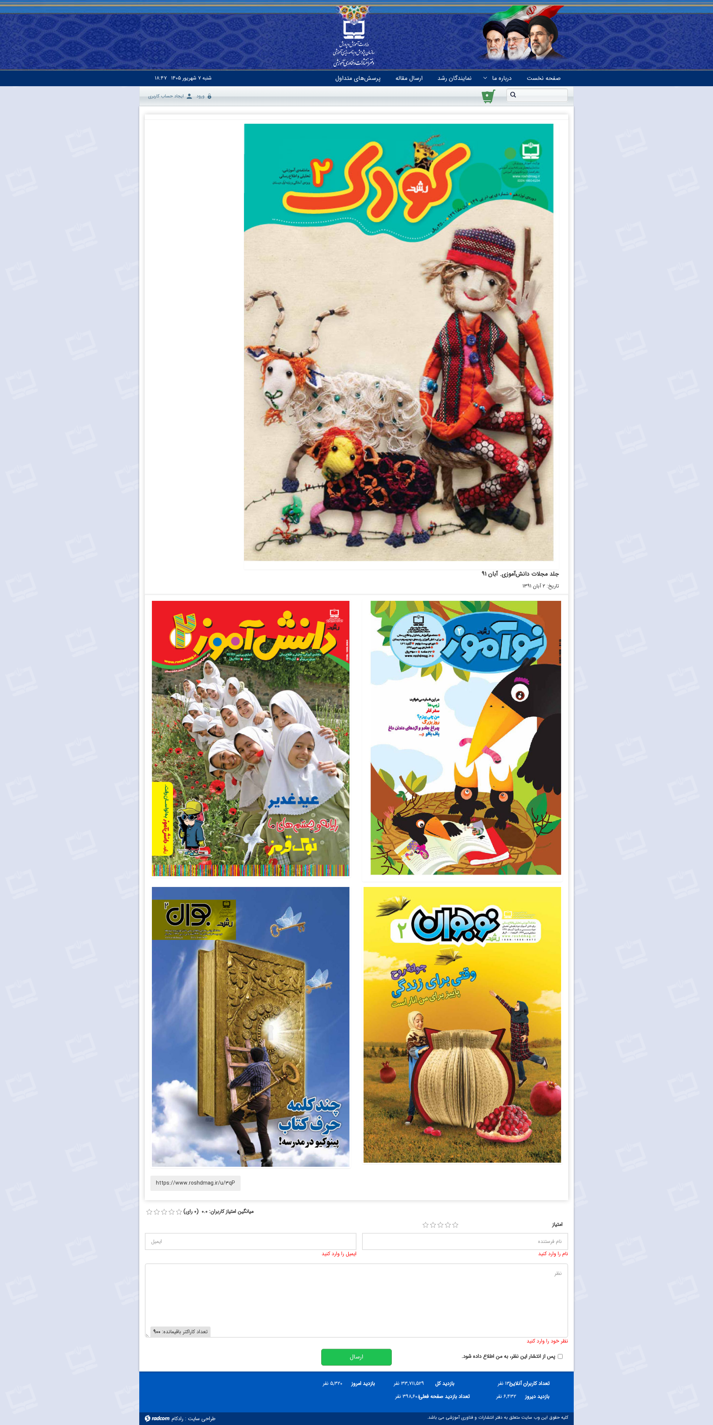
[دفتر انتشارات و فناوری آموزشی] (353, 43)
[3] (440, 1225)
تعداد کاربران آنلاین (533, 1383)
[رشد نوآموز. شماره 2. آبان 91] (462, 740)
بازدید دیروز (537, 1396)
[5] (455, 1225)
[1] (425, 1225)
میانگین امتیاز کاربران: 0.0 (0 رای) (218, 1211)
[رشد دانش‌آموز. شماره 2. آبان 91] (250, 738)
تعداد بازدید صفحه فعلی (448, 1396)
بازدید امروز (363, 1383)
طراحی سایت (201, 1419)
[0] (149, 1212)
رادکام (177, 1419)
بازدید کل (445, 1383)
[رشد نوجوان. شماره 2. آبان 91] (462, 1024)
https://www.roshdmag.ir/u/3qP (195, 1183)
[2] (433, 1225)
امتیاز (557, 1224)
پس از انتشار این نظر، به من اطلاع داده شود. (508, 1356)
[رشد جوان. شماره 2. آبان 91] (250, 1026)
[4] (448, 1225)
